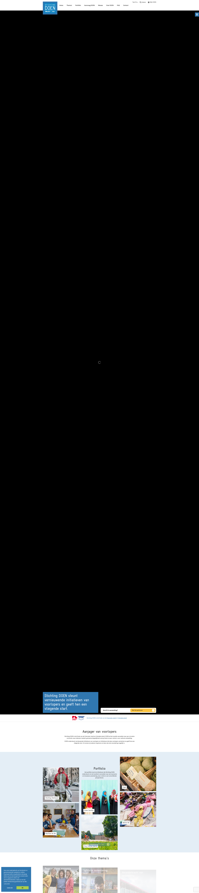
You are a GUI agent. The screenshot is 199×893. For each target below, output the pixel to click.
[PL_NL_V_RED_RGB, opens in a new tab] (74, 718)
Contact (125, 5)
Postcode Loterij (111, 718)
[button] (197, 14)
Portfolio (78, 5)
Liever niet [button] (10, 887)
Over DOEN (110, 5)
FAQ (118, 5)
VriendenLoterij (122, 718)
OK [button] (22, 887)
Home (61, 5)
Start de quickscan (137, 710)
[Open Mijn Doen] (152, 2)
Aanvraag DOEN (89, 5)
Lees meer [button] (7, 883)
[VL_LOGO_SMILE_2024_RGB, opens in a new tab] (81, 718)
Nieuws (100, 5)
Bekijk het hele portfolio (97, 844)
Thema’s (69, 5)
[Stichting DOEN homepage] (50, 8)
